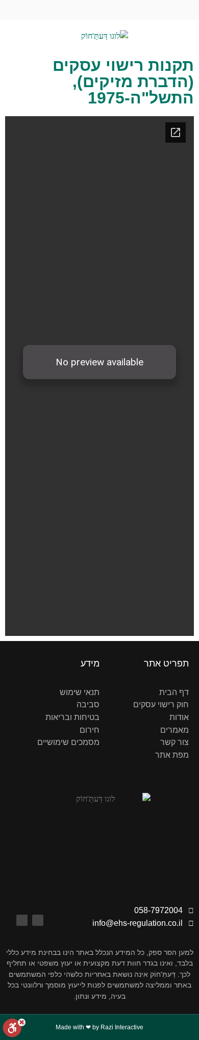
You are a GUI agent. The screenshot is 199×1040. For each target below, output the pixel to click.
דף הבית (174, 692)
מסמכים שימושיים (68, 742)
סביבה (88, 704)
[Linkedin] (90, 10)
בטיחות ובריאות (72, 717)
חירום (90, 730)
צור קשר (174, 742)
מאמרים (174, 730)
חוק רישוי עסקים (161, 704)
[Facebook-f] (109, 10)
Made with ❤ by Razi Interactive (99, 1027)
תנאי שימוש (80, 692)
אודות (179, 717)
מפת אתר (172, 755)
